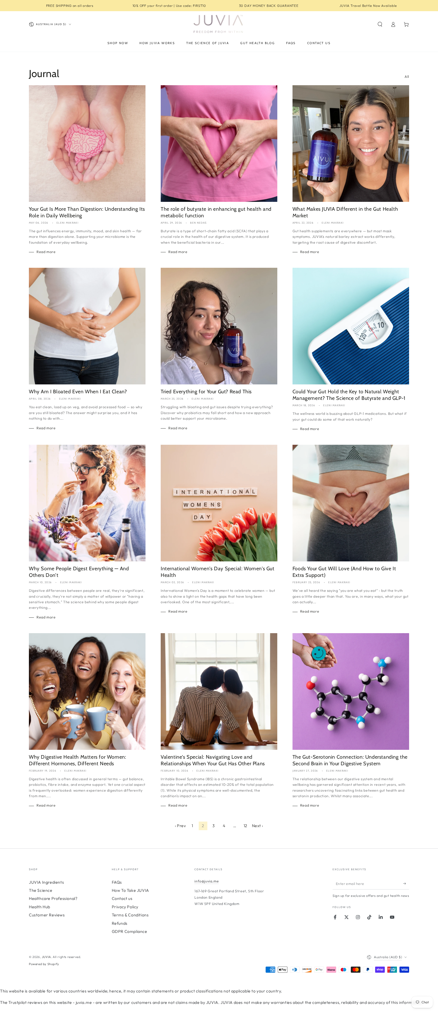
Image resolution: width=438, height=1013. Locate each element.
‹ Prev (180, 825)
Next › (257, 825)
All (407, 76)
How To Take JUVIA (130, 890)
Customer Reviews (47, 914)
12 (245, 825)
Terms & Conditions (130, 914)
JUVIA (46, 957)
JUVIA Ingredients (46, 882)
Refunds (119, 923)
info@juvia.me (206, 881)
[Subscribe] (406, 883)
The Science (40, 890)
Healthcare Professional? (53, 898)
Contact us (122, 898)
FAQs (117, 882)
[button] (380, 24)
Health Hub (39, 906)
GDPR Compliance (129, 931)
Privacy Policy (125, 906)
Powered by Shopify (44, 964)
